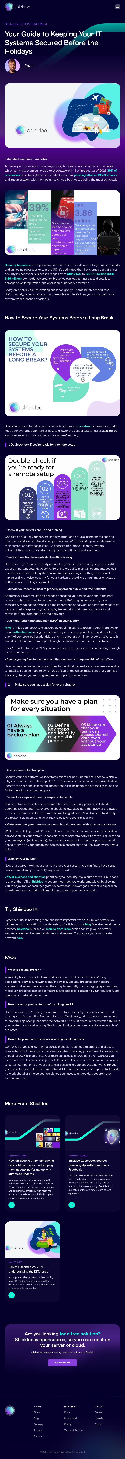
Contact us (101, 1412)
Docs (67, 1412)
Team (37, 1412)
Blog (36, 1418)
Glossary (38, 1424)
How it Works (71, 1418)
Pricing (68, 1424)
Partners (38, 1436)
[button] (117, 6)
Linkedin (99, 1418)
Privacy (38, 1430)
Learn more (62, 1362)
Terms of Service (73, 1430)
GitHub (98, 1424)
